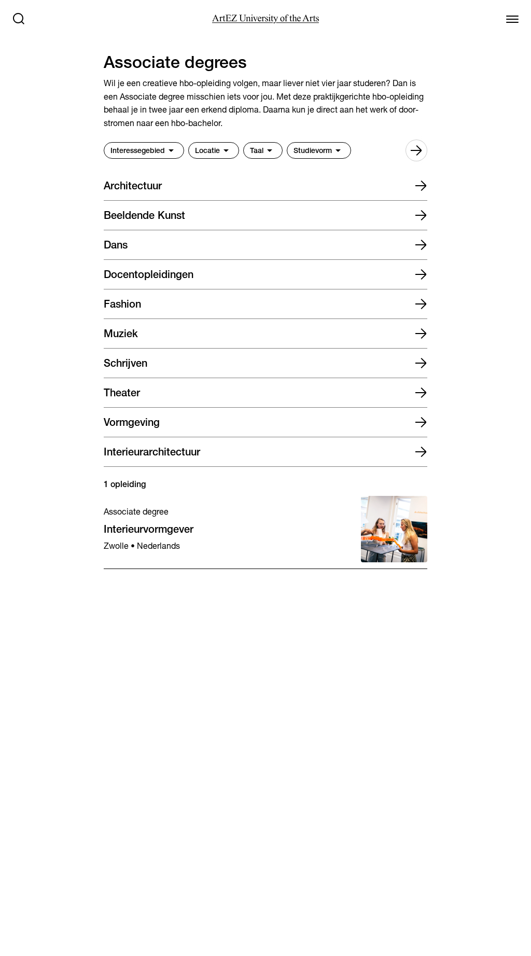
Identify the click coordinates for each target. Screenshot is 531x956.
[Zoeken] (18, 18)
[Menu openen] (512, 18)
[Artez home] (265, 19)
